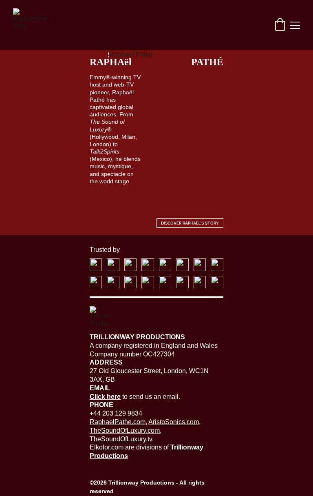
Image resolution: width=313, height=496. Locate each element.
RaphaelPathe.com (117, 421)
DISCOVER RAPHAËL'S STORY (190, 222)
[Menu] (295, 25)
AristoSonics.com (173, 421)
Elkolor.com (106, 447)
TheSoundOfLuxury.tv (121, 439)
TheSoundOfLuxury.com (125, 430)
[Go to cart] (280, 25)
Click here (105, 396)
